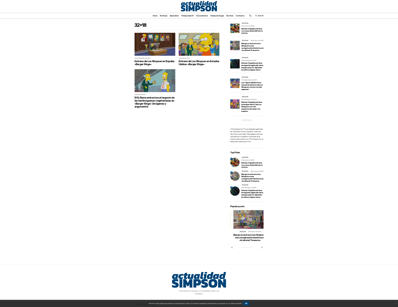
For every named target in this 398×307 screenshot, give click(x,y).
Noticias (245, 23)
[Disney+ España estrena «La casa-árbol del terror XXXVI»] (235, 162)
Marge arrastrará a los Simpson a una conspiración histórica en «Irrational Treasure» (252, 46)
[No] (395, 303)
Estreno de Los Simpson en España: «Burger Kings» (154, 63)
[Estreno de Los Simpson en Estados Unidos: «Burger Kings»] (199, 44)
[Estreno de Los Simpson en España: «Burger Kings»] (155, 44)
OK (246, 303)
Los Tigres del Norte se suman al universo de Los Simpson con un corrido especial (252, 86)
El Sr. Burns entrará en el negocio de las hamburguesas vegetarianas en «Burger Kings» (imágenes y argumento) (154, 102)
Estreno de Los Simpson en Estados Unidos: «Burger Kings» (199, 63)
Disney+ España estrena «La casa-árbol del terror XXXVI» (252, 31)
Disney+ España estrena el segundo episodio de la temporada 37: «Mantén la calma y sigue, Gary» (252, 66)
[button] (250, 16)
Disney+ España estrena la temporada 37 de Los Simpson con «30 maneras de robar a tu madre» (251, 106)
